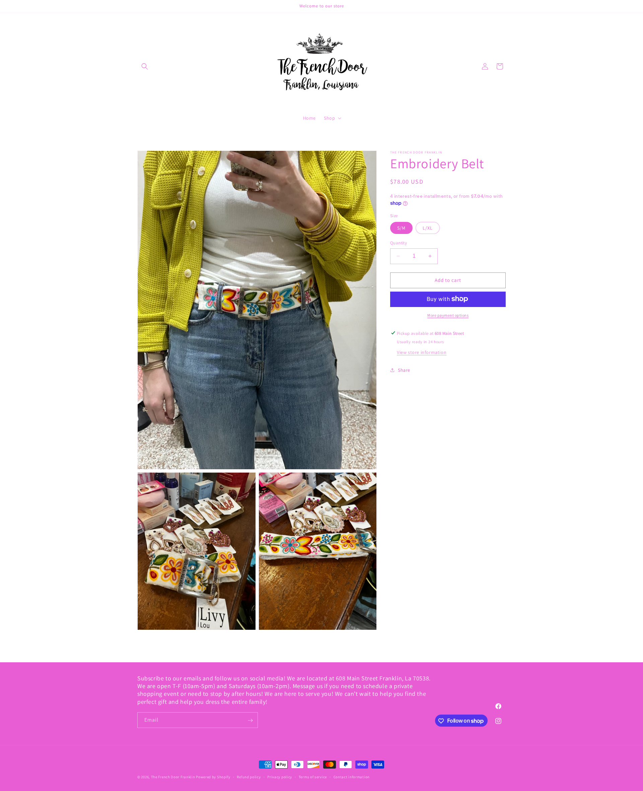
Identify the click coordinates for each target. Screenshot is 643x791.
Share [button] (404, 370)
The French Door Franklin (173, 777)
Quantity (398, 243)
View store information (421, 352)
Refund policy (249, 776)
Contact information (352, 776)
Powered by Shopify (213, 777)
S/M (401, 228)
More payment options (448, 314)
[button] (144, 66)
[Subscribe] (250, 720)
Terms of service (313, 776)
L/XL (428, 228)
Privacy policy (279, 776)
